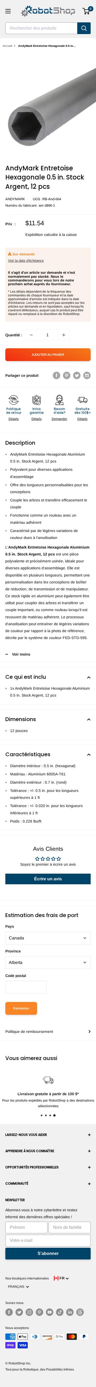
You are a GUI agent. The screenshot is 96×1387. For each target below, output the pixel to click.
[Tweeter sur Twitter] (77, 375)
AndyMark (15, 199)
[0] (86, 11)
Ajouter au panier (48, 355)
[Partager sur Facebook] (56, 375)
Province (13, 951)
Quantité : (13, 335)
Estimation (21, 1008)
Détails (14, 419)
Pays (9, 926)
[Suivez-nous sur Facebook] (9, 1312)
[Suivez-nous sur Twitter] (19, 1312)
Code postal (15, 975)
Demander (59, 419)
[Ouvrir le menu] (8, 11)
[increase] (63, 335)
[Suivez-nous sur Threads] (80, 1312)
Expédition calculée (41, 234)
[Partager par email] (87, 375)
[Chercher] (84, 28)
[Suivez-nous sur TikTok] (59, 1312)
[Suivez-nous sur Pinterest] (39, 1312)
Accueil (7, 45)
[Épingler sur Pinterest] (66, 375)
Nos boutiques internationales (27, 1278)
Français (17, 1286)
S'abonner (48, 1253)
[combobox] (41, 28)
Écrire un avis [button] (48, 879)
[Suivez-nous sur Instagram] (29, 1312)
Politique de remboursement (29, 1031)
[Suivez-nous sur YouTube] (49, 1312)
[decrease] (31, 335)
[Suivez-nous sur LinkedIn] (70, 1312)
